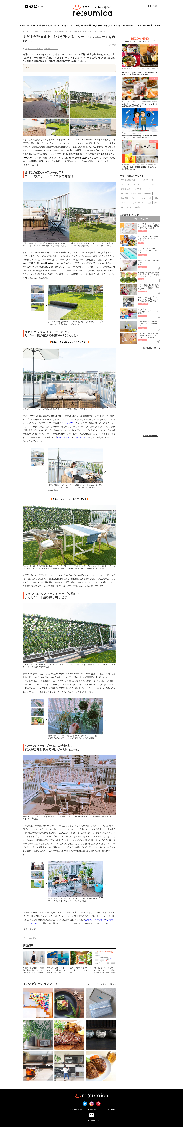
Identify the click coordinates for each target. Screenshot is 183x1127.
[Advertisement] (140, 391)
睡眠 (149, 203)
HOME (22, 25)
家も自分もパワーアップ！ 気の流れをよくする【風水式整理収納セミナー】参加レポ (105, 970)
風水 (155, 164)
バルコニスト (48, 49)
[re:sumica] (92, 11)
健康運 (142, 164)
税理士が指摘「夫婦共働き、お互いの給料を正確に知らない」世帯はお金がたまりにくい (139, 136)
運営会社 (111, 1109)
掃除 (156, 198)
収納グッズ (125, 203)
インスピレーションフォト (129, 25)
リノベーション (139, 203)
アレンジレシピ (128, 68)
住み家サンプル (46, 25)
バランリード (135, 164)
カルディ (149, 68)
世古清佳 (32, 938)
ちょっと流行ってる (146, 184)
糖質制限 (154, 101)
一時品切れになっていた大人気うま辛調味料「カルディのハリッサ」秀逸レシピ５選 (139, 73)
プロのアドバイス (136, 101)
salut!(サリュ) (82, 437)
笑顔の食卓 (97, 25)
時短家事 (124, 198)
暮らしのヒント (110, 25)
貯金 (139, 133)
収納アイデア (136, 193)
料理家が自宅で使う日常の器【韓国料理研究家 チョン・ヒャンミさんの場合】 (33, 970)
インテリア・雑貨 (72, 25)
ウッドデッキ (32, 49)
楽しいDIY (58, 25)
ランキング (159, 25)
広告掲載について (95, 1109)
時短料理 (124, 193)
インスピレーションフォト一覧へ (100, 984)
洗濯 (149, 198)
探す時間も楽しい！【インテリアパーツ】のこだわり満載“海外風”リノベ (57, 970)
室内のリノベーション (95, 919)
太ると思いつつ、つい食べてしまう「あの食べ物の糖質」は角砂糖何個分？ (139, 105)
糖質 (149, 101)
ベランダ (55, 49)
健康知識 (145, 101)
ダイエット (127, 101)
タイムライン (32, 25)
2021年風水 (127, 164)
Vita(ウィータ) (63, 437)
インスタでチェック (140, 68)
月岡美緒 (147, 164)
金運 (151, 164)
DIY (26, 49)
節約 (136, 133)
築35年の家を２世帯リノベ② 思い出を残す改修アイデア (80, 970)
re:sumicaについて (76, 1109)
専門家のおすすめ (128, 180)
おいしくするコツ (128, 184)
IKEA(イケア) (67, 423)
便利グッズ (125, 189)
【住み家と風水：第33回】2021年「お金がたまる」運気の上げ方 (139, 168)
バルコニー (39, 49)
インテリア (137, 189)
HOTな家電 (86, 25)
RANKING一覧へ (150, 348)
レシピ (147, 189)
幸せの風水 (147, 25)
